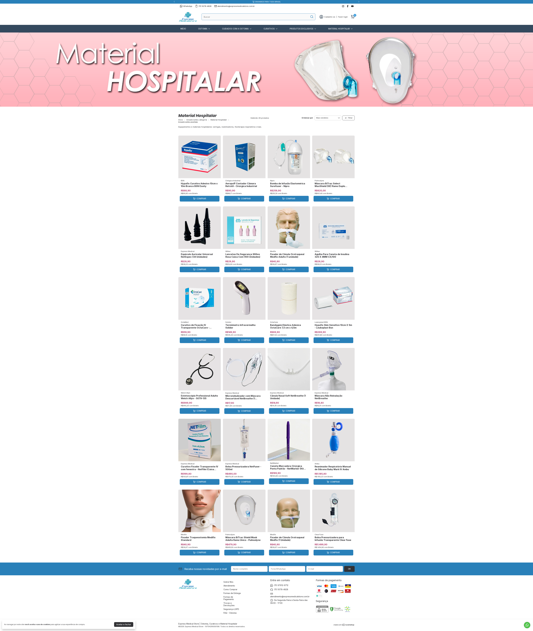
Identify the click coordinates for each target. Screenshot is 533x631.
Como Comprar (230, 589)
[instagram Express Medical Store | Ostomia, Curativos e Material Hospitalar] (343, 6)
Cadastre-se (329, 17)
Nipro (272, 181)
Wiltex (228, 251)
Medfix (273, 251)
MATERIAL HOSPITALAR (339, 29)
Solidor (228, 322)
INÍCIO (183, 29)
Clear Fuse (319, 534)
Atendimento (229, 585)
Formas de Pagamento (228, 598)
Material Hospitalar (219, 120)
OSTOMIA (202, 29)
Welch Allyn (185, 393)
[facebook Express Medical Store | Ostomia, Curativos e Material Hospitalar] (347, 6)
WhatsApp (187, 6)
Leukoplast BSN (321, 322)
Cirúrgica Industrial (232, 181)
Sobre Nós (228, 582)
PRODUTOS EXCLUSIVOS (301, 29)
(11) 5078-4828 (204, 6)
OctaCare (274, 322)
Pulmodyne (319, 181)
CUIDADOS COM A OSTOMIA (235, 29)
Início (180, 120)
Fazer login (343, 17)
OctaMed (184, 322)
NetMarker (274, 463)
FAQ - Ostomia (230, 613)
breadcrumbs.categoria (197, 120)
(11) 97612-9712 (281, 585)
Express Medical (187, 251)
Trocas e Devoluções (229, 604)
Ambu (317, 464)
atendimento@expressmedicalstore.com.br (236, 6)
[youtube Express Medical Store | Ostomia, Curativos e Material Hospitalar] (352, 6)
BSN (182, 181)
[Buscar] (311, 16)
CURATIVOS (269, 29)
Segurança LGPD (231, 609)
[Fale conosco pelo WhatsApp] (527, 625)
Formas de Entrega (232, 593)
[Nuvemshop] (344, 625)
